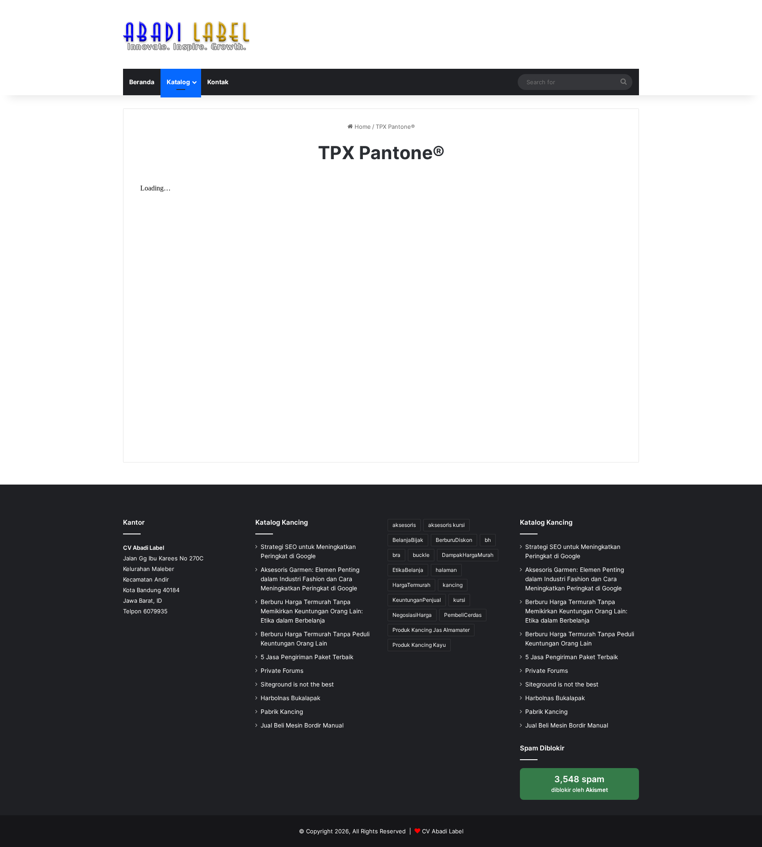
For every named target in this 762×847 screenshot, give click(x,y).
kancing (453, 585)
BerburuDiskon (454, 540)
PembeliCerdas (463, 615)
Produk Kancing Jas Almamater (431, 630)
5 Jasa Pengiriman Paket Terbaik (307, 656)
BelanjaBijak (407, 540)
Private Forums (282, 670)
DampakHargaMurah (467, 555)
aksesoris (404, 525)
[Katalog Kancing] (186, 34)
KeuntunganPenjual (416, 600)
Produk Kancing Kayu (419, 645)
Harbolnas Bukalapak (290, 697)
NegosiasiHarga (412, 615)
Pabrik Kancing (282, 711)
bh (488, 540)
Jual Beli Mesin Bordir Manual (302, 725)
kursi (459, 600)
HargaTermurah (411, 585)
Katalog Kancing (281, 522)
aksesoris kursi (446, 525)
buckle (421, 555)
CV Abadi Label (442, 831)
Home (362, 126)
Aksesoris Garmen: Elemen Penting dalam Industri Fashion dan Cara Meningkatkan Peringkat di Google (310, 579)
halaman (446, 570)
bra (396, 555)
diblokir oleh (587, 787)
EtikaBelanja (407, 570)
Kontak (217, 82)
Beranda (141, 82)
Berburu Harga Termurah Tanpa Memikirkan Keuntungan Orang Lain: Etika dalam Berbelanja (312, 611)
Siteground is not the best (297, 684)
